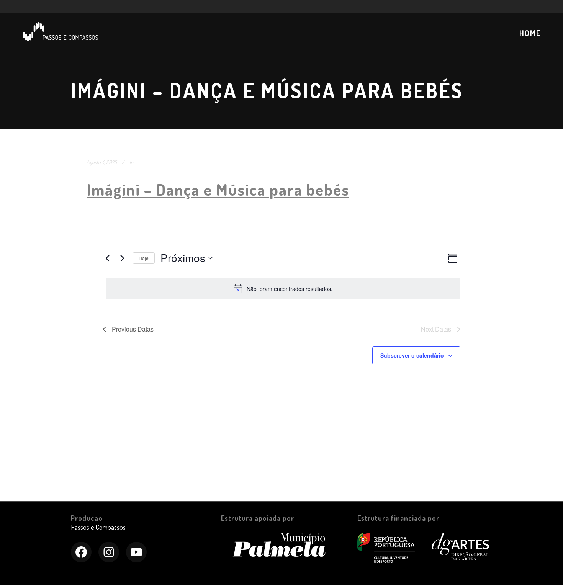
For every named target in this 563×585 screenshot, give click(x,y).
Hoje (144, 258)
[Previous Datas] (107, 258)
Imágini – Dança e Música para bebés (218, 189)
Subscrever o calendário (412, 355)
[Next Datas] (122, 258)
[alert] (283, 288)
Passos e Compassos (98, 527)
